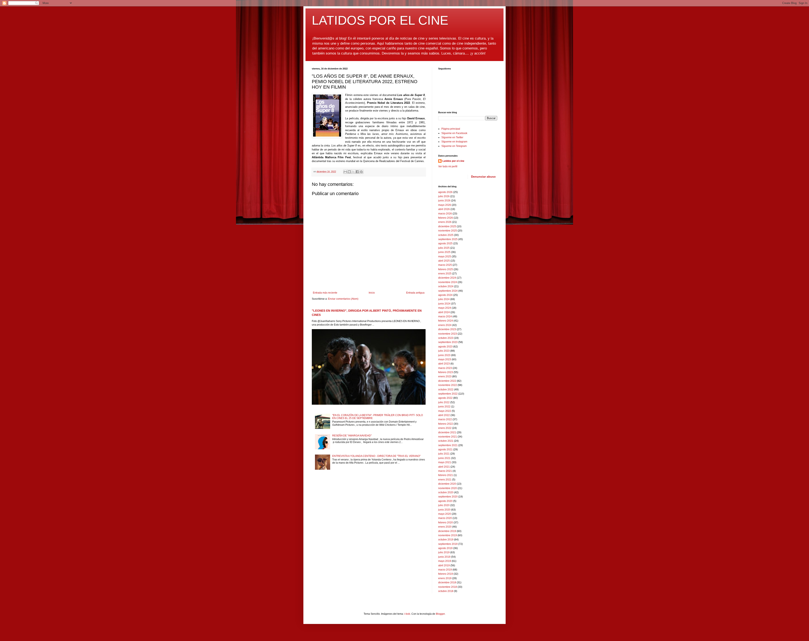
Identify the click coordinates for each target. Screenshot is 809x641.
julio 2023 (444, 350)
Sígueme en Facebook (454, 133)
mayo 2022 (444, 411)
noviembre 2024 (447, 282)
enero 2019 (444, 578)
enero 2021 (444, 479)
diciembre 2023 (447, 329)
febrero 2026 (445, 217)
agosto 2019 (445, 548)
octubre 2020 (445, 492)
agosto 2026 (445, 192)
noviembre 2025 (447, 230)
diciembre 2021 (447, 432)
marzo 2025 (445, 264)
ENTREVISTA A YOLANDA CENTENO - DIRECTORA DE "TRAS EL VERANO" (376, 456)
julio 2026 (444, 196)
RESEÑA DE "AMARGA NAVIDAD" (352, 435)
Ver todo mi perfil (447, 166)
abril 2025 (444, 260)
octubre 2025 (445, 235)
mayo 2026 (444, 204)
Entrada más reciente (325, 292)
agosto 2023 (445, 346)
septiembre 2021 (448, 445)
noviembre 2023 (447, 333)
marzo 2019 (445, 569)
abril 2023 (444, 363)
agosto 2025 (445, 243)
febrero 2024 (445, 320)
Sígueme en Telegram (454, 146)
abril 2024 (444, 312)
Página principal (450, 128)
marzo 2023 (445, 368)
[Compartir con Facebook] (357, 172)
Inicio (372, 292)
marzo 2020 (445, 518)
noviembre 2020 (447, 488)
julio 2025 (444, 247)
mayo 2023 (444, 359)
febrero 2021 (445, 475)
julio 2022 (444, 402)
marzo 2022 (445, 419)
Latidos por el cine (453, 161)
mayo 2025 (444, 256)
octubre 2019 (445, 539)
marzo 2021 (445, 470)
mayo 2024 (444, 307)
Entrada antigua (415, 292)
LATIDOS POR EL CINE (380, 20)
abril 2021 (444, 466)
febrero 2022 (445, 423)
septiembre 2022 (448, 393)
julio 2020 (444, 505)
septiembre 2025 (448, 239)
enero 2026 (444, 222)
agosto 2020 (445, 501)
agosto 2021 (445, 449)
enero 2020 (444, 526)
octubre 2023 (445, 337)
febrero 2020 (445, 522)
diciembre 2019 (447, 531)
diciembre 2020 (447, 483)
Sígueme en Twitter (452, 137)
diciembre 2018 (447, 582)
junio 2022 (444, 406)
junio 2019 (444, 556)
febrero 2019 (445, 573)
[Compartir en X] (353, 172)
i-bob (407, 613)
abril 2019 (444, 565)
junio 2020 (444, 509)
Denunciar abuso (483, 176)
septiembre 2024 (448, 290)
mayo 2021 (444, 462)
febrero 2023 (445, 372)
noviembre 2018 (447, 586)
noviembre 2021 (447, 436)
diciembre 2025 (447, 226)
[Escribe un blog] (349, 172)
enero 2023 (444, 376)
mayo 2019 (444, 561)
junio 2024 (444, 303)
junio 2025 (444, 252)
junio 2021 (444, 458)
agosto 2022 (445, 397)
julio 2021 (444, 453)
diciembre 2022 (447, 380)
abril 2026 (444, 209)
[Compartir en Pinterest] (361, 172)
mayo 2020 (444, 513)
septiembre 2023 (448, 342)
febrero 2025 (445, 269)
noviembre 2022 (447, 385)
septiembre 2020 (448, 496)
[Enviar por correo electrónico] (345, 172)
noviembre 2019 (447, 535)
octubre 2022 (445, 389)
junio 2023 (444, 355)
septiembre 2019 (448, 544)
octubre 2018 (445, 591)
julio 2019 (444, 552)
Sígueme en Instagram (454, 141)
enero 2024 (444, 325)
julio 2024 (444, 299)
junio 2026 (444, 200)
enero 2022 (444, 428)
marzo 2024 (445, 316)
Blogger (440, 613)
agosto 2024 (445, 295)
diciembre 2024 (447, 277)
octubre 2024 (445, 286)
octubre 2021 (445, 440)
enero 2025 (444, 273)
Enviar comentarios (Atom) (343, 298)
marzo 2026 (445, 213)
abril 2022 (444, 415)
